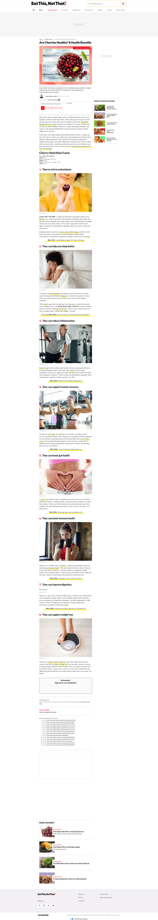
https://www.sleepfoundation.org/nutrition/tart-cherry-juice (61, 726)
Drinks (109, 10)
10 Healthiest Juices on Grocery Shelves (70, 578)
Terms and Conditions (106, 897)
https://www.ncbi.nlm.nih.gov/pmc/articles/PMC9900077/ (61, 745)
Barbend (41, 219)
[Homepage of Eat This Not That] (46, 894)
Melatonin (64, 296)
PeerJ (66, 605)
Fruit (41, 712)
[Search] (123, 3)
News (41, 10)
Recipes (100, 10)
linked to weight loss (61, 664)
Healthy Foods (50, 712)
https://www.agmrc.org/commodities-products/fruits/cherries (61, 720)
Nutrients (87, 236)
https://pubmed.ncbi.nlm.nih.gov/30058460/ (57, 735)
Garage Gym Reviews (60, 309)
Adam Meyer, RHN (51, 96)
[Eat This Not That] (65, 680)
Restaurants (89, 10)
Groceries (65, 10)
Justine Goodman (52, 100)
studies (46, 304)
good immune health (53, 568)
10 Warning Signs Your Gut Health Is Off (69, 512)
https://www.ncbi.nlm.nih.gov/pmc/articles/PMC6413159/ (61, 731)
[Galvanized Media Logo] (43, 915)
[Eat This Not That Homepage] (49, 4)
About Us (81, 894)
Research (42, 368)
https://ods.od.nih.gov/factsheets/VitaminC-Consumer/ (60, 741)
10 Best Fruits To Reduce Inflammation (70, 381)
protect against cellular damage (69, 232)
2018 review (44, 499)
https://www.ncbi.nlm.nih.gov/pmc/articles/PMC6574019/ (61, 733)
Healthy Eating (52, 10)
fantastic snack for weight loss (57, 662)
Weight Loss (76, 10)
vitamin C (63, 566)
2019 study (52, 434)
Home (41, 39)
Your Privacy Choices (81, 919)
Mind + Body (120, 10)
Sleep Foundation (55, 293)
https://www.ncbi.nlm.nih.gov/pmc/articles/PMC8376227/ (61, 722)
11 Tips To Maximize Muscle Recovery (70, 449)
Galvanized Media (78, 915)
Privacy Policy (104, 894)
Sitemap (80, 897)
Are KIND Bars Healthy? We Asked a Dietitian (70, 240)
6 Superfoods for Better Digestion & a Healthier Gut (70, 608)
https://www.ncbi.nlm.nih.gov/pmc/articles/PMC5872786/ (61, 724)
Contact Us (81, 901)
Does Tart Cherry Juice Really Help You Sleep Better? (73, 315)
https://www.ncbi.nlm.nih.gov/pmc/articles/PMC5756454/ (61, 743)
